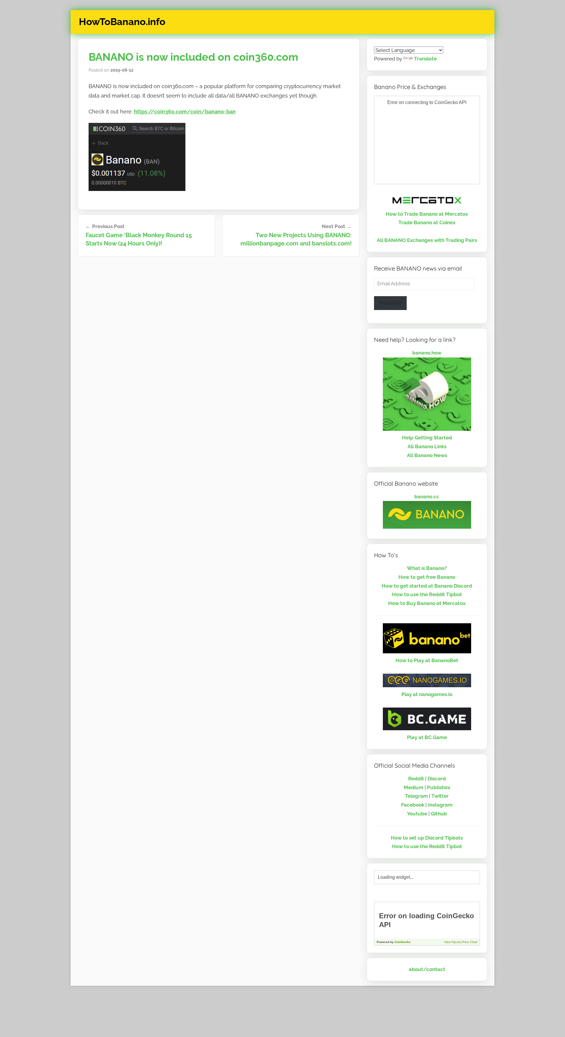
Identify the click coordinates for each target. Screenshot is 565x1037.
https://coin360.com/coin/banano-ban (185, 111)
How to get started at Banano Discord (427, 586)
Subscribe (390, 303)
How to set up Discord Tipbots (427, 838)
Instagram (440, 805)
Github (439, 814)
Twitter (440, 796)
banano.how (426, 353)
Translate (425, 59)
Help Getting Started (427, 438)
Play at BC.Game (427, 737)
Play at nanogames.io (426, 694)
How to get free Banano (426, 577)
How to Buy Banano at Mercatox (427, 603)
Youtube (417, 814)
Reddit (416, 779)
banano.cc (426, 496)
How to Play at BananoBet (427, 660)
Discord (437, 779)
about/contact (427, 969)
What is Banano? (427, 568)
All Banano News (427, 455)
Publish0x (438, 787)
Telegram (416, 796)
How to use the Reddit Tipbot (427, 594)
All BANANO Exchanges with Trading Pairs (427, 240)
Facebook (412, 805)
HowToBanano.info (122, 21)
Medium (413, 787)
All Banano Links (427, 446)
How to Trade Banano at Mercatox (427, 214)
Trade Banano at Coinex (427, 222)
